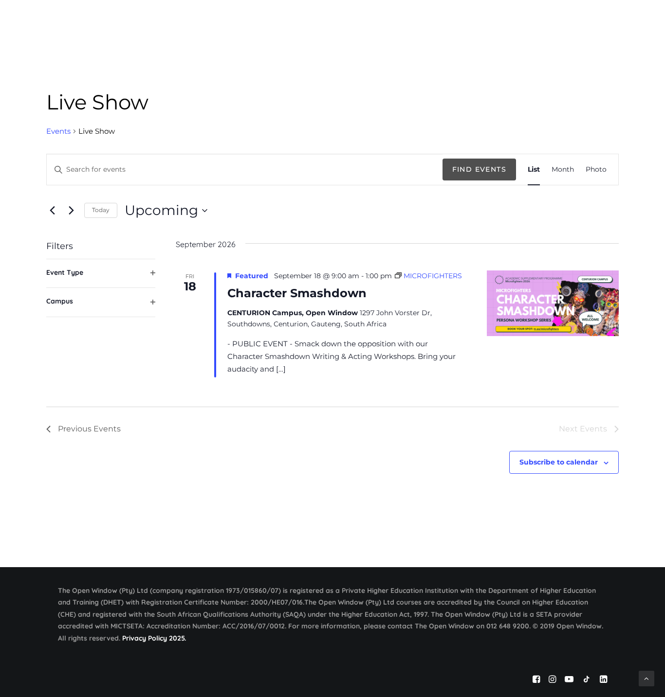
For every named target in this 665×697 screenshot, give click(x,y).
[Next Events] (71, 210)
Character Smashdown (297, 293)
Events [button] (556, 20)
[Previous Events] (52, 210)
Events (58, 131)
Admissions (442, 20)
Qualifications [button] (375, 20)
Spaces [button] (602, 20)
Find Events (479, 169)
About (315, 20)
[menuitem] (319, 21)
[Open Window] (96, 21)
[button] (643, 21)
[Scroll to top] (646, 677)
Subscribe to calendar (558, 462)
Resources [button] (502, 20)
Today (101, 210)
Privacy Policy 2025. (154, 638)
